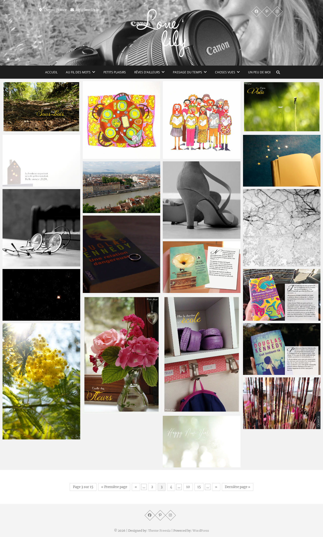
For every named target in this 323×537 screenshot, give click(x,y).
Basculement (260, 372)
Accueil (51, 72)
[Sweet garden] (121, 354)
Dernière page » (237, 487)
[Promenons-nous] (41, 106)
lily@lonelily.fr (87, 10)
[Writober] (121, 254)
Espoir (253, 129)
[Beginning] (201, 441)
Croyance (16, 263)
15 (199, 487)
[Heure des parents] (201, 354)
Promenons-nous (23, 129)
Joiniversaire (259, 426)
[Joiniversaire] (282, 403)
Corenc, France (55, 10)
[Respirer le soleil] (41, 381)
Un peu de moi (259, 72)
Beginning (177, 464)
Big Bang (15, 318)
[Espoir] (282, 106)
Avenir (94, 210)
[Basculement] (282, 349)
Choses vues (225, 72)
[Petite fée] (282, 161)
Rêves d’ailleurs (147, 72)
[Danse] (201, 200)
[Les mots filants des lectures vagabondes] (282, 295)
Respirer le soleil (22, 436)
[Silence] (201, 120)
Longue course (21, 184)
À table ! (95, 156)
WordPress (201, 530)
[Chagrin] (282, 228)
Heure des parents (185, 410)
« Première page (114, 487)
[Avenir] (121, 187)
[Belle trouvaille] (201, 267)
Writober (96, 290)
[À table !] (121, 120)
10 (188, 487)
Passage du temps (187, 72)
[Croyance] (41, 228)
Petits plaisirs (114, 72)
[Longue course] (41, 161)
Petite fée (257, 184)
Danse (173, 236)
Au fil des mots (78, 72)
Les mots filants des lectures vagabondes (274, 315)
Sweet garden (100, 410)
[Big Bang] (41, 295)
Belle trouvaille (181, 290)
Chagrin (255, 263)
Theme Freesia (159, 530)
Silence (174, 156)
